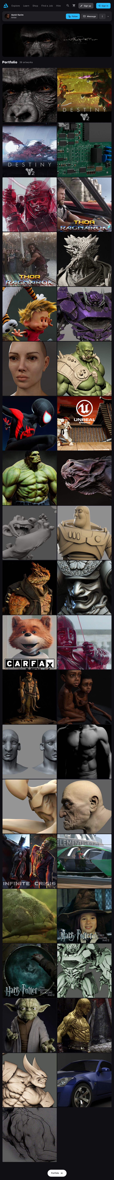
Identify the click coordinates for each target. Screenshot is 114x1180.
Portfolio (55, 1173)
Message (91, 16)
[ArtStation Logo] (5, 5)
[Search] (68, 5)
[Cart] (74, 5)
